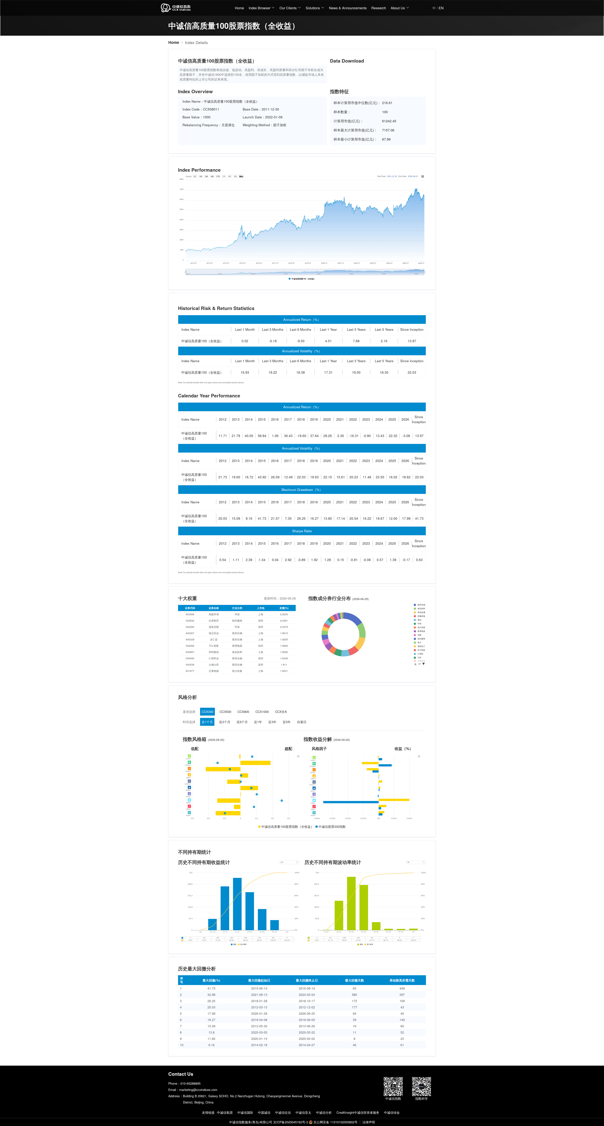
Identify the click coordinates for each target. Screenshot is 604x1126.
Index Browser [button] (260, 7)
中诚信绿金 (392, 1112)
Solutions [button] (313, 7)
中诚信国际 (245, 1112)
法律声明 (368, 1122)
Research (378, 7)
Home (239, 7)
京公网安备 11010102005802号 (335, 1122)
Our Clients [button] (289, 7)
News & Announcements (348, 7)
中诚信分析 (324, 1112)
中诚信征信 (283, 1112)
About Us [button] (398, 7)
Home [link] (173, 42)
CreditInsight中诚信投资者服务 (357, 1112)
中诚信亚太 (303, 1112)
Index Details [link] (196, 42)
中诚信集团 (225, 1112)
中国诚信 (264, 1112)
